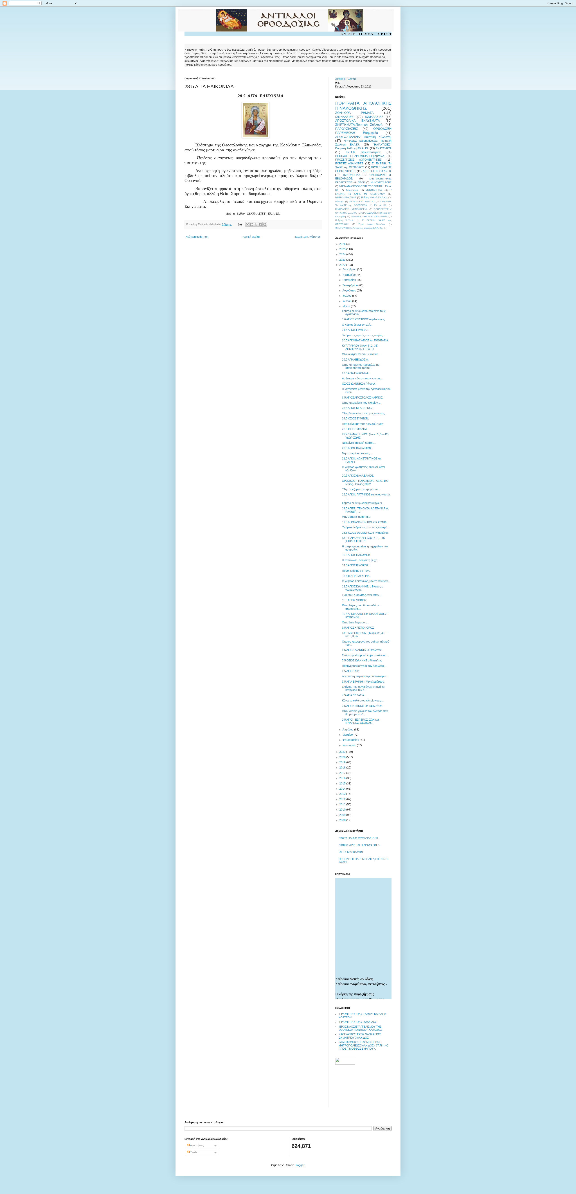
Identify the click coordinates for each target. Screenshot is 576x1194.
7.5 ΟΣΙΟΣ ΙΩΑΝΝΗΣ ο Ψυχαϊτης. (362, 660)
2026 (342, 244)
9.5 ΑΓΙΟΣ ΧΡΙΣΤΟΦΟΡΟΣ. (358, 627)
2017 (342, 773)
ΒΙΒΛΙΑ (361, 182)
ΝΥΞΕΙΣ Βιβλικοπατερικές (363, 152)
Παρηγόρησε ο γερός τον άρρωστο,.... (364, 666)
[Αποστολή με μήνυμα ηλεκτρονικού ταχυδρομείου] (247, 224)
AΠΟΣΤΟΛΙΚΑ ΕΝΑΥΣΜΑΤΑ (357, 120)
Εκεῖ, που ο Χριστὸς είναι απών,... (362, 595)
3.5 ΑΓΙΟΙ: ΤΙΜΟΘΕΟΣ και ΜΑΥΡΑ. (362, 706)
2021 (342, 751)
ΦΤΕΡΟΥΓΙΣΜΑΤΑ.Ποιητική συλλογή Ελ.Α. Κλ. (359, 228)
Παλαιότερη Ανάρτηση (307, 236)
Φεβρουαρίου (351, 739)
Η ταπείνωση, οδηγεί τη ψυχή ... (361, 560)
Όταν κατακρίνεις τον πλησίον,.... (361, 402)
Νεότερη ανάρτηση (197, 236)
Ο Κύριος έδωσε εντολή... (357, 324)
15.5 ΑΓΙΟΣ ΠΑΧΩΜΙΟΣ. (356, 555)
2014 (342, 788)
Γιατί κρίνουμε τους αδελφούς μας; (363, 424)
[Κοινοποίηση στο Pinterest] (264, 224)
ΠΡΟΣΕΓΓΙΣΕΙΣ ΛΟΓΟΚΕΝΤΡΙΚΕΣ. (369, 216)
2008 (342, 820)
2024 (342, 254)
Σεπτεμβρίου (350, 285)
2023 (342, 259)
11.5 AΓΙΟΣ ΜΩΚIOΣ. (354, 600)
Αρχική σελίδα (251, 236)
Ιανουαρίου (349, 745)
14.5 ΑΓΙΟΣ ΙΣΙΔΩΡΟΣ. (355, 565)
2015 (342, 783)
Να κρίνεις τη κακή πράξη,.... (359, 442)
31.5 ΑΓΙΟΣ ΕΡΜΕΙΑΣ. (355, 330)
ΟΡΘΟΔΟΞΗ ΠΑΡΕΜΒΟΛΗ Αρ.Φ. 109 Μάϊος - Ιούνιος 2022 (365, 482)
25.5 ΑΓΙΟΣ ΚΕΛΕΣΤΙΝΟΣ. (358, 408)
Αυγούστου (349, 290)
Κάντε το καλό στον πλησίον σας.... (363, 700)
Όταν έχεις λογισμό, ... (355, 622)
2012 (342, 799)
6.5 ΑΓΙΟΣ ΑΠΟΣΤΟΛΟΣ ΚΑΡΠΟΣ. (362, 397)
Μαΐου (346, 306)
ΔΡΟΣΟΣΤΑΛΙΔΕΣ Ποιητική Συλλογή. (363, 137)
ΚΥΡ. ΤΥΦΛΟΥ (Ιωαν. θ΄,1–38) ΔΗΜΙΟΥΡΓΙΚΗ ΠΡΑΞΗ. (360, 347)
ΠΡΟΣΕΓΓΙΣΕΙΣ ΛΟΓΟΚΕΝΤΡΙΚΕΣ (358, 159)
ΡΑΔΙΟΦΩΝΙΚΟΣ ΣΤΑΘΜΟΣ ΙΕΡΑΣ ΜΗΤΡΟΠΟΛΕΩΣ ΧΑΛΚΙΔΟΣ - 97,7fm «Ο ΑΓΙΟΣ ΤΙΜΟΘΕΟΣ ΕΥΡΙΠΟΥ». (363, 1045)
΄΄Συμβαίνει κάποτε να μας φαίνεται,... (364, 413)
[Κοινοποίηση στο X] (256, 224)
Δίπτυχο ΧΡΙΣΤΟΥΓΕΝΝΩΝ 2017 (359, 845)
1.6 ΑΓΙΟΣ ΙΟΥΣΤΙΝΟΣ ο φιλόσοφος (363, 319)
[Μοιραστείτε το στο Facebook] (260, 224)
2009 (342, 815)
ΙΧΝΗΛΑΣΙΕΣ (374, 117)
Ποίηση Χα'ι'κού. (344, 220)
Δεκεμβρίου (349, 269)
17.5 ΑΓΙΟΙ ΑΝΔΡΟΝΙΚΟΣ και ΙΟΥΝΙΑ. (364, 522)
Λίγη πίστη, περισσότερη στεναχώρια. (364, 676)
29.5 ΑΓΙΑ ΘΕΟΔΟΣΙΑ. (355, 359)
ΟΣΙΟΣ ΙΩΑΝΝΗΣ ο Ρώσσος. (359, 383)
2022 (342, 265)
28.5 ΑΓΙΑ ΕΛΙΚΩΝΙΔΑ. (355, 373)
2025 (342, 249)
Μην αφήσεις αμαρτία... (356, 516)
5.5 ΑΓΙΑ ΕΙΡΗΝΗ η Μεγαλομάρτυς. (363, 681)
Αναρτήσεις (197, 1145)
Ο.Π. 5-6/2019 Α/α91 (351, 851)
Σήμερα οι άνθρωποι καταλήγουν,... (363, 503)
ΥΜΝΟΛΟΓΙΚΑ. (374, 190)
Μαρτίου (347, 734)
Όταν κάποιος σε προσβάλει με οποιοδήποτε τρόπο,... (360, 366)
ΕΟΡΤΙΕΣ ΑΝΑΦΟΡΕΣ (349, 163)
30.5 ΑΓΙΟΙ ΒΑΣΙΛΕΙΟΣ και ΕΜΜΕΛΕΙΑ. (365, 340)
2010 (342, 809)
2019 (342, 762)
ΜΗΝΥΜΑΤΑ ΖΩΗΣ (381, 182)
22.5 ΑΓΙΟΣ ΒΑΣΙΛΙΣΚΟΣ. (357, 448)
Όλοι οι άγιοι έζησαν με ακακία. (360, 354)
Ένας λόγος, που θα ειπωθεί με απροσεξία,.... (360, 607)
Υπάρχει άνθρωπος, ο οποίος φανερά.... (366, 527)
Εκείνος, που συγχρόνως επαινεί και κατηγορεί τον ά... (363, 688)
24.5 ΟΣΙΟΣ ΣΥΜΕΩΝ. (355, 418)
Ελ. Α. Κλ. (380, 205)
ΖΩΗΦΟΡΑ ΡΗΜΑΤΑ (354, 112)
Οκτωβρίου (349, 280)
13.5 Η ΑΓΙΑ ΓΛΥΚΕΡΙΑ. (356, 576)
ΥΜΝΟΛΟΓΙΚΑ (351, 175)
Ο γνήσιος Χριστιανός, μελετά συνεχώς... (366, 581)
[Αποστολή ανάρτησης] (240, 224)
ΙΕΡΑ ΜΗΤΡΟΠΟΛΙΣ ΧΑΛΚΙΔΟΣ (358, 1022)
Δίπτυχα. (339, 201)
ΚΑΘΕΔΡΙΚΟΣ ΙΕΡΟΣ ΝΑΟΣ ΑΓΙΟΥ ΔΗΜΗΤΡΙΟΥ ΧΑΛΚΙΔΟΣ (360, 1036)
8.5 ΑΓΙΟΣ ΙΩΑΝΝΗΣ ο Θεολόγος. (362, 650)
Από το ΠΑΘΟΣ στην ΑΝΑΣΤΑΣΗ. (359, 838)
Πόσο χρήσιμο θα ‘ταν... (356, 570)
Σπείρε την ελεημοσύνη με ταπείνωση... (365, 655)
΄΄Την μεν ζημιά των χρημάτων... (361, 489)
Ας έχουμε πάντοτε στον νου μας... (362, 378)
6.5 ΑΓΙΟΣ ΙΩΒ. (351, 671)
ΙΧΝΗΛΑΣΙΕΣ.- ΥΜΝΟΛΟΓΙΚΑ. (351, 209)
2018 (342, 767)
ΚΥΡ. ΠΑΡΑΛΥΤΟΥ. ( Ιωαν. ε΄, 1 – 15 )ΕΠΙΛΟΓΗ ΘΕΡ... (363, 539)
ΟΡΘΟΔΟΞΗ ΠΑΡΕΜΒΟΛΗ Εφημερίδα (363, 130)
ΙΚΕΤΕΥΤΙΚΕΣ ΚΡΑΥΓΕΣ (362, 201)
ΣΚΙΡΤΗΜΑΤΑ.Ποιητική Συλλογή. (359, 124)
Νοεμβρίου (349, 274)
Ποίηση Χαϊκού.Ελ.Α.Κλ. (374, 197)
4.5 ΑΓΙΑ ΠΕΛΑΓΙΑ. (353, 695)
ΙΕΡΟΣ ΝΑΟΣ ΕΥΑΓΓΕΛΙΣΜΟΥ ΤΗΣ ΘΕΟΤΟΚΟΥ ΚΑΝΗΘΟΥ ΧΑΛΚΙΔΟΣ (360, 1028)
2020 (342, 757)
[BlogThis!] (252, 224)
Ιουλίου (347, 295)
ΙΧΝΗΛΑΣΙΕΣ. (345, 117)
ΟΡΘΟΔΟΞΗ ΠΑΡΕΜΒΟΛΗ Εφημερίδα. (360, 156)
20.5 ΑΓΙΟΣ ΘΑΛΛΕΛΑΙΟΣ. (358, 475)
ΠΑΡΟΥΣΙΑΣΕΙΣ (346, 128)
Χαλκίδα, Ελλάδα (345, 79)
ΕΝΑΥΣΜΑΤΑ (384, 148)
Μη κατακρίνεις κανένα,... (357, 453)
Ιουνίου (347, 301)
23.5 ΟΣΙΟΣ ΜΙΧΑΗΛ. (355, 429)
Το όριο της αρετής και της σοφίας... (363, 335)
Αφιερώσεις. (352, 190)
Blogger (299, 1165)
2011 (342, 804)
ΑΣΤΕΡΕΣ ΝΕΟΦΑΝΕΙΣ (377, 171)
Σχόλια (194, 1152)
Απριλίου (348, 729)
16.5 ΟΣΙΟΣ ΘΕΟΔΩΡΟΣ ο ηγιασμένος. (365, 532)
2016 (342, 778)
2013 (342, 793)
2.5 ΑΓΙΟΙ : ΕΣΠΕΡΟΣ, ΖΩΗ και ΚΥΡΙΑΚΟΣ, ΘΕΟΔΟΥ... (360, 721)
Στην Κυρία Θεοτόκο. (371, 224)
